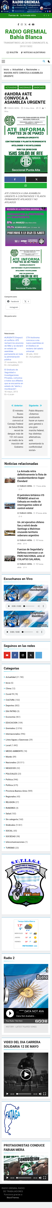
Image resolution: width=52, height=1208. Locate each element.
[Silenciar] (40, 1094)
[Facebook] (15, 655)
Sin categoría (12, 819)
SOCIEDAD (11, 836)
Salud (8, 813)
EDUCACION (11, 722)
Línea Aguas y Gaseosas (17, 740)
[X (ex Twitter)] (30, 655)
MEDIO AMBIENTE (14, 751)
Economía (10, 717)
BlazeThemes (13, 1197)
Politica (9, 779)
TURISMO (10, 848)
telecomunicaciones (15, 842)
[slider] (23, 1094)
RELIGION (10, 802)
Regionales (11, 796)
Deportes (10, 705)
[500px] (38, 655)
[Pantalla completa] (44, 1094)
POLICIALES (11, 774)
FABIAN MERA (13, 108)
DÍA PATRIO (11, 711)
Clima (8, 688)
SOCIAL (9, 831)
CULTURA (10, 700)
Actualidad (11, 87)
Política (9, 785)
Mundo (9, 757)
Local (8, 745)
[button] (26, 1074)
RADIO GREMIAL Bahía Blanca (26, 34)
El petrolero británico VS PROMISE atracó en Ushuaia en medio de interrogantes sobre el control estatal (30, 502)
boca (8, 683)
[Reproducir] (7, 1094)
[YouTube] (7, 655)
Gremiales (10, 728)
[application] (26, 1075)
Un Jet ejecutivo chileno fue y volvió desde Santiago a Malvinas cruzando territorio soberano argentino (23, 15)
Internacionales (13, 734)
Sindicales (39, 87)
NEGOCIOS (11, 768)
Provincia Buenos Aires (16, 791)
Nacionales (25, 87)
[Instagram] (23, 655)
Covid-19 (10, 694)
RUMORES (10, 808)
